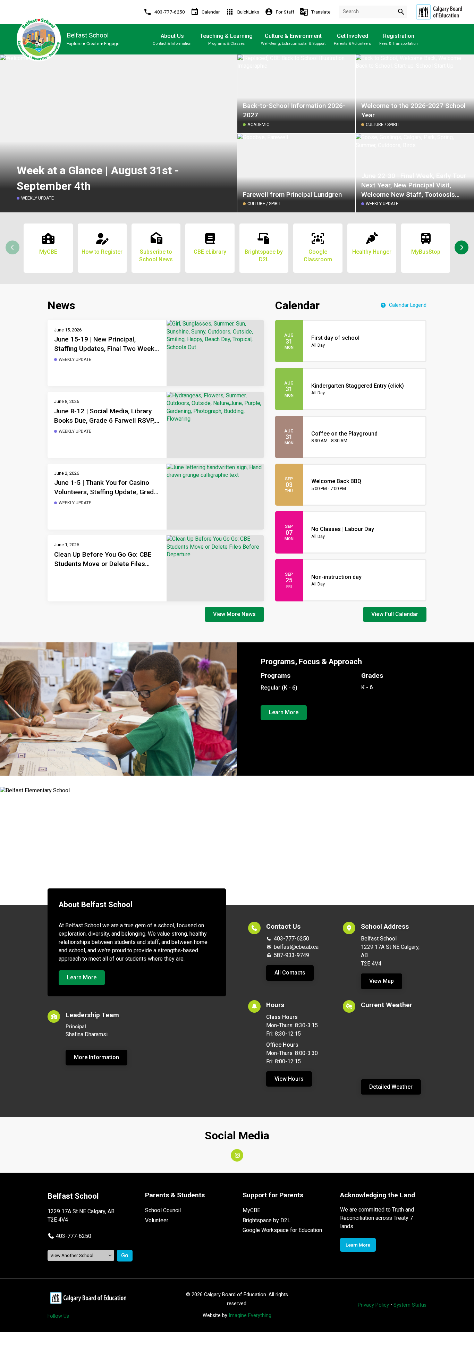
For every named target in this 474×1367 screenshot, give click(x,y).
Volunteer (156, 1220)
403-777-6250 (291, 938)
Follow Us (58, 1316)
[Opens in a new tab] (439, 12)
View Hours (289, 1078)
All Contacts (289, 972)
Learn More (283, 712)
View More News (234, 614)
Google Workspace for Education (282, 1230)
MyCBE (251, 1210)
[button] (461, 247)
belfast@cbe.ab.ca (296, 947)
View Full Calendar (394, 614)
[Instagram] (237, 1155)
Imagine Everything (250, 1315)
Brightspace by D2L (266, 1220)
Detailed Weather (391, 1086)
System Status (409, 1305)
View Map (381, 981)
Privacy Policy (373, 1305)
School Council (163, 1210)
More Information (96, 1057)
